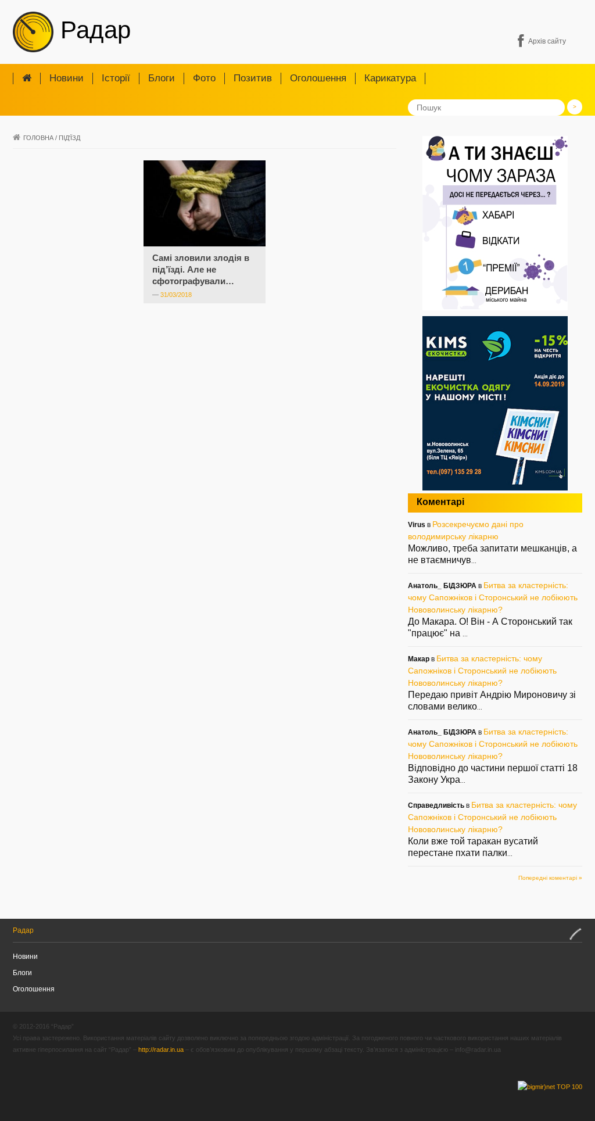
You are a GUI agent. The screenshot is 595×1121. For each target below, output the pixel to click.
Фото (204, 78)
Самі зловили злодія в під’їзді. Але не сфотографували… (200, 269)
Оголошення (318, 78)
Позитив (253, 78)
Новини (66, 78)
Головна (38, 137)
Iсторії (116, 78)
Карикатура (390, 78)
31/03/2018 (176, 294)
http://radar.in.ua (161, 1049)
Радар (92, 30)
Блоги (161, 78)
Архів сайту (547, 41)
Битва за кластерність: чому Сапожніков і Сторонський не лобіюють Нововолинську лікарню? (493, 597)
